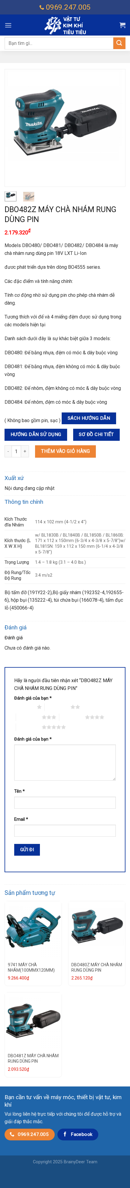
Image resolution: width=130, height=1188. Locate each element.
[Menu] (8, 25)
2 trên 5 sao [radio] (57, 706)
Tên (19, 791)
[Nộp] (119, 43)
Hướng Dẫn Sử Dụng (36, 434)
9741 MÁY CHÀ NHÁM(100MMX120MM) (31, 967)
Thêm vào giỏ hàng (65, 451)
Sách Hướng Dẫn (89, 418)
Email (21, 819)
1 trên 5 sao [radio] (24, 706)
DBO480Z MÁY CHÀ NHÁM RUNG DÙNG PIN (96, 967)
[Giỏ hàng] (122, 25)
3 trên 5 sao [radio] (29, 717)
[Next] (115, 127)
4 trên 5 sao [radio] (72, 717)
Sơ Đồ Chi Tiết (96, 434)
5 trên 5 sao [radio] (29, 727)
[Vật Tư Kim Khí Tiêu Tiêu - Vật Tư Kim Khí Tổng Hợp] (65, 25)
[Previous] (14, 127)
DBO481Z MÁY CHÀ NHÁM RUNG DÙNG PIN (33, 1058)
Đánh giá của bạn (33, 698)
